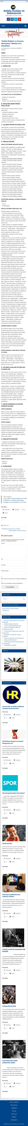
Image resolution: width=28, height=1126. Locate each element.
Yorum (3, 543)
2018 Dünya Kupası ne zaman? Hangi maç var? (12, 742)
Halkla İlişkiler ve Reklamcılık (14, 12)
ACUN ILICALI (7, 843)
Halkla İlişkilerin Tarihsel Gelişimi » (18, 530)
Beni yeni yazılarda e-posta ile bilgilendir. (12, 583)
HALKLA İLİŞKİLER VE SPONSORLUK (14, 638)
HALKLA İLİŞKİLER (16, 48)
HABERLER (14, 1108)
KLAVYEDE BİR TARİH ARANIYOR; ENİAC (9, 1062)
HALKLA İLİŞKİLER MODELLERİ (12, 626)
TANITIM (3, 49)
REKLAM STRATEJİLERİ (10, 640)
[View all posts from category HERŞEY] (24, 683)
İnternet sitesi (4, 570)
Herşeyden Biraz (7, 682)
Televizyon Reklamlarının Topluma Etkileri (11, 895)
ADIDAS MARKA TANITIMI (11, 624)
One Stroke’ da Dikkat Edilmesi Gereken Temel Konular (13, 707)
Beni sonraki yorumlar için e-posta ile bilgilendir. (14, 578)
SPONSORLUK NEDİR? (10, 645)
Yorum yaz (5, 525)
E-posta (3, 565)
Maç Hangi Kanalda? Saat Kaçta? (13, 793)
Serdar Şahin (6, 48)
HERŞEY (14, 1117)
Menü (2, 1)
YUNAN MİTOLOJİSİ (9, 1006)
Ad (2, 559)
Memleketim (14, 1120)
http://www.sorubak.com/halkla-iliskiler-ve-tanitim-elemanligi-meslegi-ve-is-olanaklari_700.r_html (15, 500)
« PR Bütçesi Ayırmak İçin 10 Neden (10, 529)
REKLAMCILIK (14, 1105)
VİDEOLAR (14, 1114)
